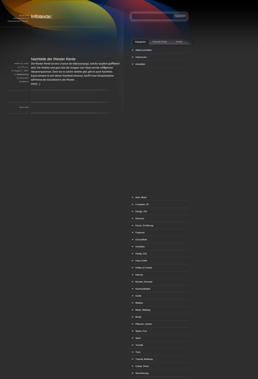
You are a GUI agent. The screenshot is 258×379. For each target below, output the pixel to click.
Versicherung (23, 74)
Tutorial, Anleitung (144, 359)
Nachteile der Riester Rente (53, 59)
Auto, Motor (141, 197)
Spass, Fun (141, 331)
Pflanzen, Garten (143, 324)
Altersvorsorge (81, 63)
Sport (138, 338)
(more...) (35, 83)
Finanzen (140, 232)
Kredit (138, 296)
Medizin (139, 303)
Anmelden (140, 64)
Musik (138, 317)
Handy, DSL (141, 253)
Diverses (139, 218)
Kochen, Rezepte (143, 282)
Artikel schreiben (143, 50)
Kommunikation (142, 289)
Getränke (140, 246)
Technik (139, 345)
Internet (139, 274)
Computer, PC (142, 204)
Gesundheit (141, 239)
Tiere (137, 352)
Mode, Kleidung (142, 310)
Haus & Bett (141, 260)
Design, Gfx (141, 211)
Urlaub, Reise (142, 366)
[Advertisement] (70, 48)
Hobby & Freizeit (143, 267)
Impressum (141, 57)
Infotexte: (41, 16)
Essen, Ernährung (144, 225)
